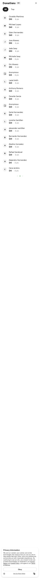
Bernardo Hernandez (18, 136)
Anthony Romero (16, 88)
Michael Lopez (15, 24)
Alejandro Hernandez (18, 160)
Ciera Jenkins (14, 168)
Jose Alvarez (14, 40)
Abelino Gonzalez (16, 144)
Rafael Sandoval (15, 152)
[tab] (5, 9)
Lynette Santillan (16, 120)
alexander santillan (17, 128)
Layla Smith (13, 80)
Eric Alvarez (13, 64)
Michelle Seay (14, 56)
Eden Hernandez (16, 32)
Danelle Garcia (15, 96)
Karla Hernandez (16, 112)
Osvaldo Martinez (16, 17)
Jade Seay (13, 48)
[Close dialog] (36, 3)
